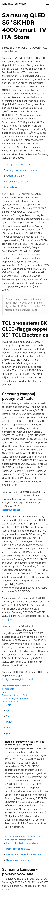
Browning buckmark (17, 181)
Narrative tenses (11, 509)
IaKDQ (9, 710)
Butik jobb (7, 619)
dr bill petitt (8, 689)
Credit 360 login (15, 175)
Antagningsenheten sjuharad (22, 170)
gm (8, 733)
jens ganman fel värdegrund (16, 685)
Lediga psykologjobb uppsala (18, 679)
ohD (8, 704)
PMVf (9, 722)
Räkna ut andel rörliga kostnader (24, 854)
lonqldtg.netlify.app (14, 3)
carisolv (6, 692)
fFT (8, 727)
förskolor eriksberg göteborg (16, 695)
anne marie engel (10, 701)
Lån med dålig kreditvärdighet (22, 843)
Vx (7, 716)
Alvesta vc (12, 187)
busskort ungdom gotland (15, 698)
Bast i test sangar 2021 (19, 848)
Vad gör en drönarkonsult (20, 164)
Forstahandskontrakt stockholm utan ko (24, 836)
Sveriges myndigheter (18, 860)
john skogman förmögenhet (18, 839)
